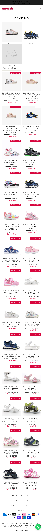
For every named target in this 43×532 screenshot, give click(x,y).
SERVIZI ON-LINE (21, 500)
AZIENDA (21, 510)
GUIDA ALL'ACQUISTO (21, 505)
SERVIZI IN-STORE (21, 495)
